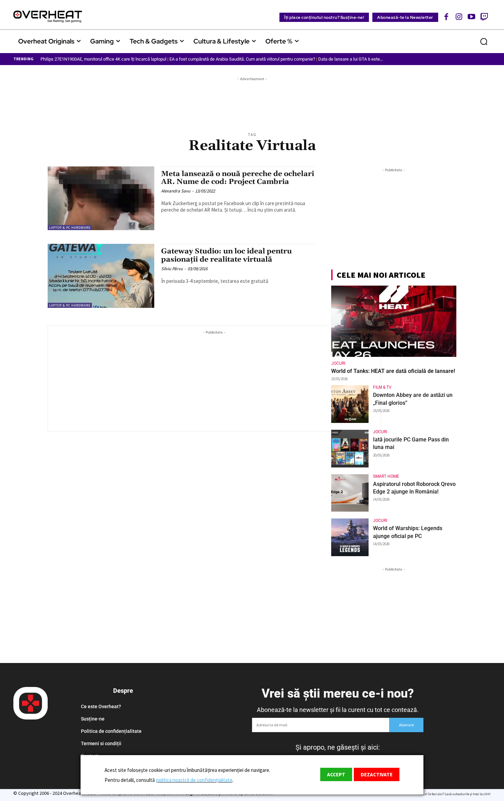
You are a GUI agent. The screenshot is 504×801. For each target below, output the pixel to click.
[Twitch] (484, 17)
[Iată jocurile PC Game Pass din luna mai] (350, 448)
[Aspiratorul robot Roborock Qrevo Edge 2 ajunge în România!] (350, 493)
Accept (336, 774)
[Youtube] (472, 17)
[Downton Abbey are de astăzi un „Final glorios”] (350, 404)
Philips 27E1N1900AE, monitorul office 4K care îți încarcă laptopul (103, 59)
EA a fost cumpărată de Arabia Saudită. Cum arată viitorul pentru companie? (242, 59)
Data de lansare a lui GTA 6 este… (350, 59)
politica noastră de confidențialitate (194, 780)
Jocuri (338, 363)
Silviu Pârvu (172, 269)
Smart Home (386, 476)
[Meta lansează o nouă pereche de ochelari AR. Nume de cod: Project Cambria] (101, 198)
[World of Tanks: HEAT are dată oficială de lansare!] (393, 321)
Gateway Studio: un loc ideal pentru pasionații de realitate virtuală (226, 255)
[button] (484, 41)
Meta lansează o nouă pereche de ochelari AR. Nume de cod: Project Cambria (237, 178)
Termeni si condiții (101, 743)
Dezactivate (377, 774)
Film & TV (382, 387)
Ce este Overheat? (101, 706)
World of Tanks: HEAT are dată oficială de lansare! (393, 371)
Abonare (406, 724)
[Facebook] (447, 17)
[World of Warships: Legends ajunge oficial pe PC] (350, 537)
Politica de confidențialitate (111, 731)
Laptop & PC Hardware (70, 227)
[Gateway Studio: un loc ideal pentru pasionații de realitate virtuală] (101, 276)
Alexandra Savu (175, 191)
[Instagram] (459, 17)
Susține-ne (93, 719)
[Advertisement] (252, 98)
